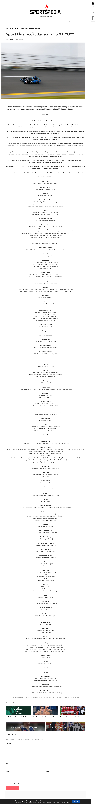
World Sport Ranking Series (32, 22)
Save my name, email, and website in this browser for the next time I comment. (29, 783)
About (22, 22)
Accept (76, 801)
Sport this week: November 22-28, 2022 (16, 717)
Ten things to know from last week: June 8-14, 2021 (72, 717)
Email (8, 771)
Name (8, 763)
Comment (9, 743)
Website (48, 771)
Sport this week (47, 22)
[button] (93, 6)
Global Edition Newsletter (61, 22)
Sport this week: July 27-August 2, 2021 (44, 717)
